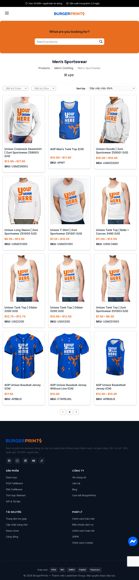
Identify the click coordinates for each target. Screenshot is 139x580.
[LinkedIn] (25, 461)
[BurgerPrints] (69, 14)
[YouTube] (33, 461)
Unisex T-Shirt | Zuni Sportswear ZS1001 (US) (66, 231)
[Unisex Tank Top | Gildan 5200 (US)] (69, 278)
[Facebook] (9, 461)
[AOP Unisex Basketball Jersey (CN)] (115, 356)
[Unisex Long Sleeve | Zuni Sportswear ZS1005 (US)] (24, 201)
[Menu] (7, 13)
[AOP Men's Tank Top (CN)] (69, 120)
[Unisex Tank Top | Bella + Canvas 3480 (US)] (115, 201)
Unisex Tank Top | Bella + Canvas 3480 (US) (112, 231)
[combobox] (15, 88)
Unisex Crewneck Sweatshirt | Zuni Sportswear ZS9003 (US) (23, 152)
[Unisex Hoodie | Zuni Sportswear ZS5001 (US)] (115, 120)
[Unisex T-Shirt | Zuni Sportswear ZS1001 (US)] (69, 201)
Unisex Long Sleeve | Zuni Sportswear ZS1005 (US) (21, 231)
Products (44, 68)
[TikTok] (41, 461)
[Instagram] (17, 461)
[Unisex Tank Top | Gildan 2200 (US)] (24, 278)
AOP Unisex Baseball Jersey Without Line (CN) (68, 386)
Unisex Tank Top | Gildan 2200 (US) (20, 309)
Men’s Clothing (63, 68)
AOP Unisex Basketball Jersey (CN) (110, 386)
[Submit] (101, 41)
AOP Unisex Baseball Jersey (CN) (22, 386)
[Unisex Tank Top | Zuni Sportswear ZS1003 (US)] (115, 278)
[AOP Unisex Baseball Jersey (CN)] (24, 356)
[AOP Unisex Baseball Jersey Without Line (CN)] (69, 356)
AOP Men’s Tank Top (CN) (67, 149)
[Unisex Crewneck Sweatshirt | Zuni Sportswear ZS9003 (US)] (24, 120)
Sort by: (81, 88)
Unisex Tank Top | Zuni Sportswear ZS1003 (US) (112, 309)
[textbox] (15, 88)
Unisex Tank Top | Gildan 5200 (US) (66, 309)
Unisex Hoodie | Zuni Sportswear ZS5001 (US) (112, 150)
